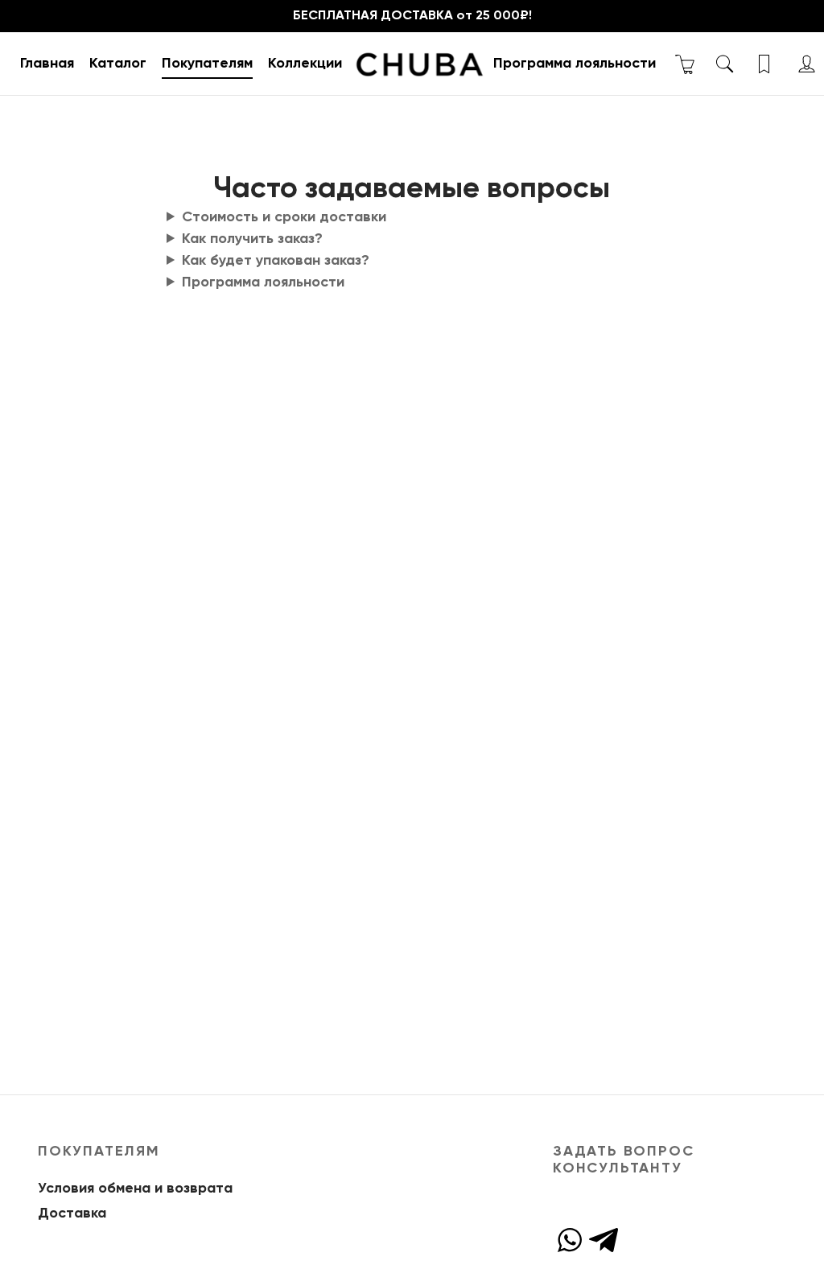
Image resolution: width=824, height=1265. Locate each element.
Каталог (117, 63)
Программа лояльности (574, 63)
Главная (47, 63)
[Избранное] (765, 64)
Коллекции (305, 63)
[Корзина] (685, 64)
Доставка (72, 1213)
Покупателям (207, 63)
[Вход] (807, 64)
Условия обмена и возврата (135, 1188)
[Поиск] (725, 64)
